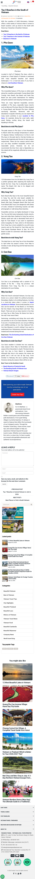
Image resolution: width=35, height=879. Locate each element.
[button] (17, 807)
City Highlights (9, 603)
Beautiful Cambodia (10, 627)
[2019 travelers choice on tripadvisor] (17, 862)
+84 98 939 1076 (14, 840)
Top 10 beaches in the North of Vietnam (16, 34)
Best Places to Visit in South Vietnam (17, 500)
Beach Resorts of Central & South (14, 366)
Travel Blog (4, 6)
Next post (17, 497)
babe (16, 649)
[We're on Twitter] (16, 873)
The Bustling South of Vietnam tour (15, 368)
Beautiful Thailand (10, 607)
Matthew (18, 404)
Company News (9, 634)
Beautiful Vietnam (13, 6)
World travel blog (9, 638)
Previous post (17, 489)
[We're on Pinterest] (20, 873)
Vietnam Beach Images (11, 371)
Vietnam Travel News (10, 619)
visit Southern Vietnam (15, 83)
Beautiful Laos (8, 611)
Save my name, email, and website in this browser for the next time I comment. (14, 480)
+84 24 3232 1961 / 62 (11, 845)
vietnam (10, 649)
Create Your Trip (17, 395)
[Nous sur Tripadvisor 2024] (27, 862)
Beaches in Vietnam (9, 39)
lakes (4, 649)
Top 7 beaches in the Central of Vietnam (16, 36)
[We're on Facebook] (13, 873)
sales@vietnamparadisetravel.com (12, 847)
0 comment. (19, 18)
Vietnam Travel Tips (10, 599)
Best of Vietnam (9, 595)
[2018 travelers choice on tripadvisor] (8, 862)
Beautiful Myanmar (10, 631)
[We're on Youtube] (18, 873)
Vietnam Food (8, 623)
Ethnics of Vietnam (10, 615)
